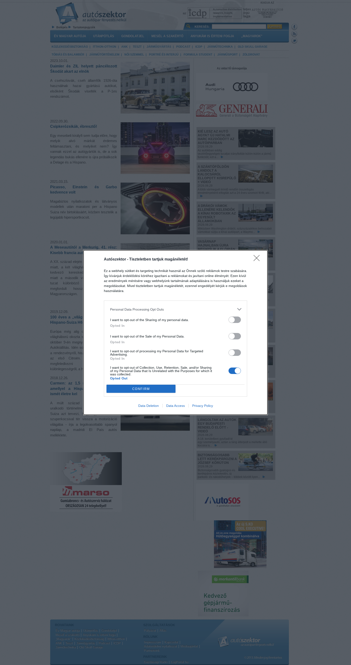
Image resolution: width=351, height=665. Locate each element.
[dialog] (175, 332)
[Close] (258, 259)
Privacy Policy (202, 406)
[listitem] (175, 309)
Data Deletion (148, 406)
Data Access (175, 406)
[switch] (235, 320)
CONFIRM (141, 389)
